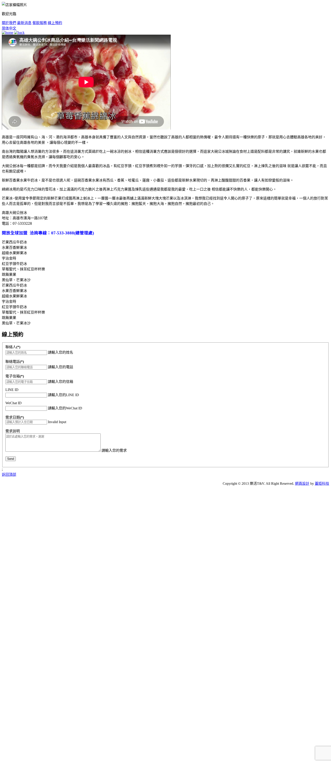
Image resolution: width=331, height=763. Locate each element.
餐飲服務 (39, 23)
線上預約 (55, 23)
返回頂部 (9, 474)
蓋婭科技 (322, 483)
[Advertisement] (35, 556)
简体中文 (9, 28)
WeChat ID (13, 403)
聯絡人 (12, 347)
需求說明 (12, 431)
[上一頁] (19, 32)
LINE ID (11, 390)
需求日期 (14, 417)
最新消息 (24, 23)
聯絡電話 (14, 362)
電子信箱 (14, 376)
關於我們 (9, 23)
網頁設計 (302, 483)
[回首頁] (7, 32)
